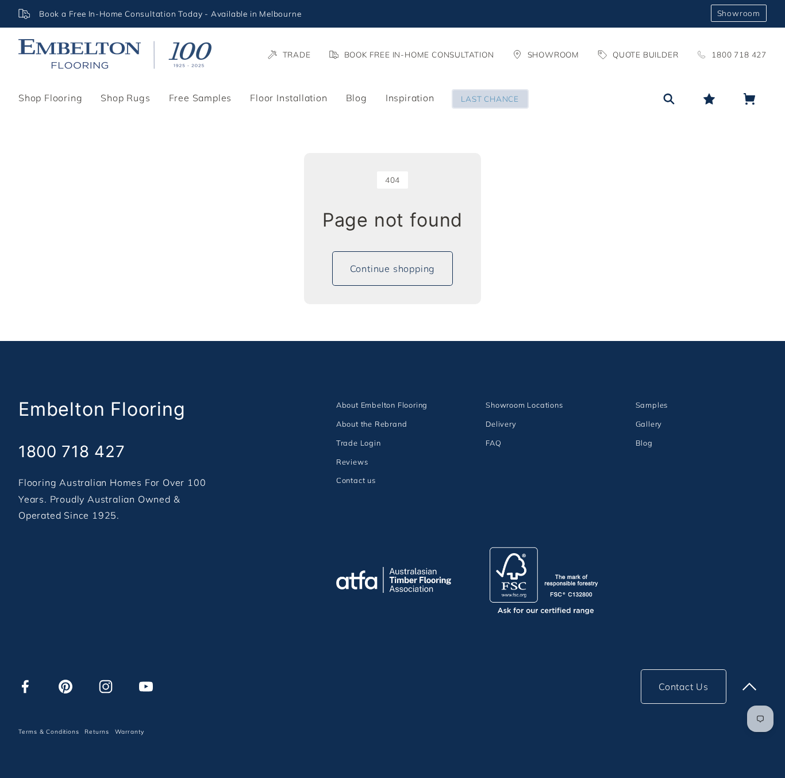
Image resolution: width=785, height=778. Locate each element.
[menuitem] (382, 404)
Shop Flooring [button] (50, 98)
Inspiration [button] (410, 98)
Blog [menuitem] (356, 98)
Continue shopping (393, 268)
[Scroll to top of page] (749, 686)
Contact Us (684, 686)
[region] (360, 14)
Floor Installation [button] (288, 98)
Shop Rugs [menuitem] (125, 98)
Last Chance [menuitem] (490, 99)
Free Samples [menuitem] (200, 98)
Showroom (738, 13)
